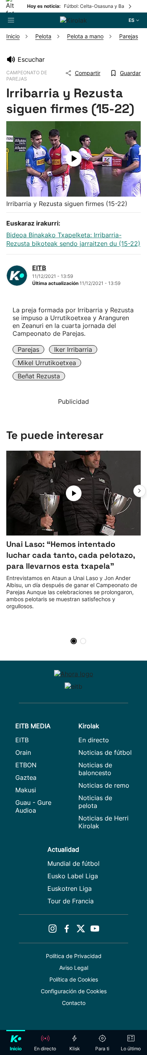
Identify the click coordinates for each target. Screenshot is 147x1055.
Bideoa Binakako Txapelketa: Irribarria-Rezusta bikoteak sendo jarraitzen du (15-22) (73, 239)
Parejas (28, 349)
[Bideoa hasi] (74, 159)
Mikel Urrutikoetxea (47, 363)
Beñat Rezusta (39, 376)
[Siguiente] (130, 6)
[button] (139, 491)
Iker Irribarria (73, 349)
